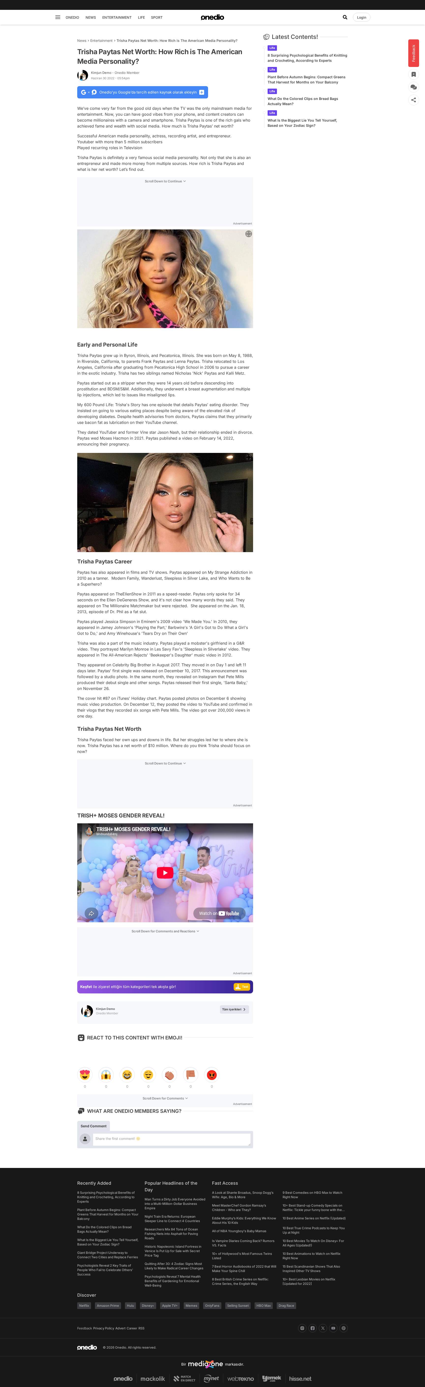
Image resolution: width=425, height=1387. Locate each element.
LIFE (141, 17)
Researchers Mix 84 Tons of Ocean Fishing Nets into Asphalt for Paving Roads (171, 1233)
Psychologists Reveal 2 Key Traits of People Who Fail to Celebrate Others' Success (105, 1269)
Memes (191, 1305)
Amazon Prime (108, 1305)
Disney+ (148, 1305)
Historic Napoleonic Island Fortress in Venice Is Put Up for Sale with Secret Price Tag (173, 1250)
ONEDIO (72, 17)
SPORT (157, 17)
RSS (141, 1328)
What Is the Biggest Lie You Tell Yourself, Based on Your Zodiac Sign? (302, 123)
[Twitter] (323, 1328)
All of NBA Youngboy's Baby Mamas (239, 1231)
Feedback (84, 1328)
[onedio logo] (212, 17)
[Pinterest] (343, 1328)
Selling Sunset (238, 1305)
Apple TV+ (170, 1305)
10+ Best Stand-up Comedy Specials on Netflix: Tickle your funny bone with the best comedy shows (312, 1209)
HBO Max (264, 1305)
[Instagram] (302, 1328)
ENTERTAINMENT (117, 17)
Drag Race (286, 1305)
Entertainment (101, 40)
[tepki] (84, 1075)
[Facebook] (312, 1328)
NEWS (91, 17)
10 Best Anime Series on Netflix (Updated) (314, 1218)
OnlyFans (212, 1305)
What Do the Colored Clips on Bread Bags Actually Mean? (303, 101)
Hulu (130, 1305)
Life (272, 48)
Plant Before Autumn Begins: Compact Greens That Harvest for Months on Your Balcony (307, 79)
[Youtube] (333, 1328)
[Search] (345, 17)
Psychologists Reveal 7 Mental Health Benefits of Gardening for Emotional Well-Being (173, 1281)
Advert (120, 1328)
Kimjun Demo (115, 73)
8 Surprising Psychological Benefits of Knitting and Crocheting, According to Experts (307, 58)
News (81, 40)
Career (132, 1328)
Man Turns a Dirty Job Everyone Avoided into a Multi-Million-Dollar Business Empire (175, 1203)
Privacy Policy (103, 1328)
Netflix (84, 1305)
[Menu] (58, 17)
